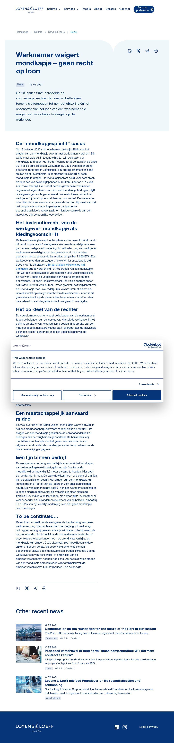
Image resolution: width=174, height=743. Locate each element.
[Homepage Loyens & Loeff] (29, 9)
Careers (111, 9)
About (98, 9)
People (86, 9)
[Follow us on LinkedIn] (117, 727)
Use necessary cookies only (37, 395)
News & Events (56, 32)
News (74, 32)
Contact (124, 9)
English (74, 638)
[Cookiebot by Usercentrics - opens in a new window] (146, 345)
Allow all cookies (137, 395)
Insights (38, 32)
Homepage (22, 32)
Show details (146, 384)
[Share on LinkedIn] (130, 51)
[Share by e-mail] (147, 51)
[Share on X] (138, 51)
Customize (85, 395)
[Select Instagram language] (125, 727)
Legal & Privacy (148, 727)
